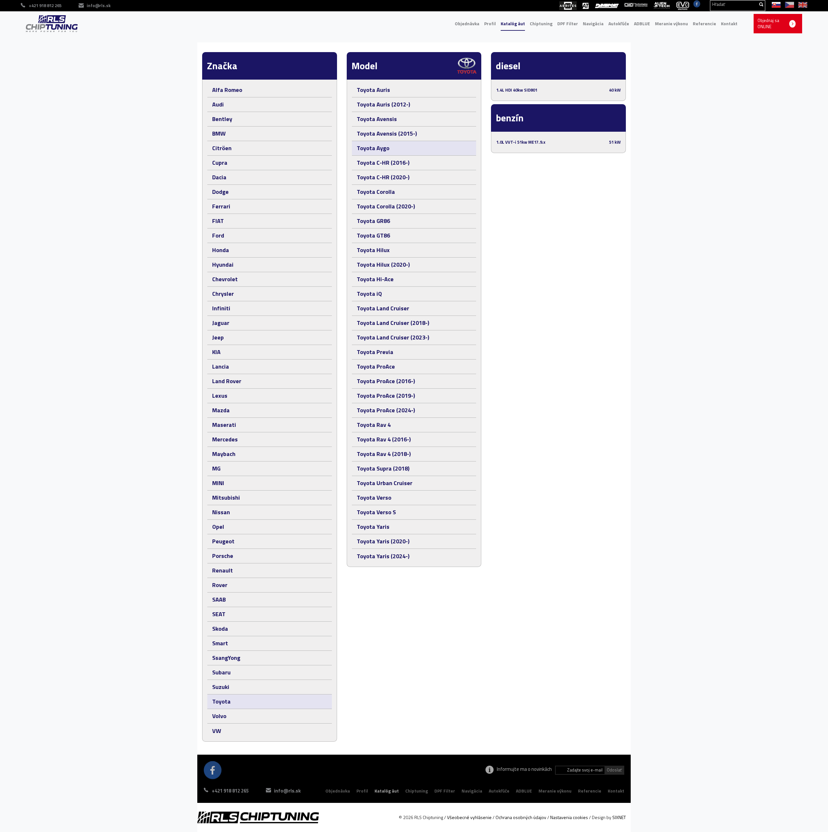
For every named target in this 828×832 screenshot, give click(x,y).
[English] (801, 4)
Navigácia (593, 23)
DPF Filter (567, 23)
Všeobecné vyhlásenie (469, 817)
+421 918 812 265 (230, 790)
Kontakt (729, 23)
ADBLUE (642, 23)
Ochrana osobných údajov (521, 817)
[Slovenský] (775, 4)
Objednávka (467, 23)
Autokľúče (618, 23)
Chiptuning (541, 23)
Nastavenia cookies (569, 817)
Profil (490, 23)
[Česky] (788, 4)
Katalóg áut (513, 23)
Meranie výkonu (671, 23)
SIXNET (619, 817)
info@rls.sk (99, 5)
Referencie (704, 23)
